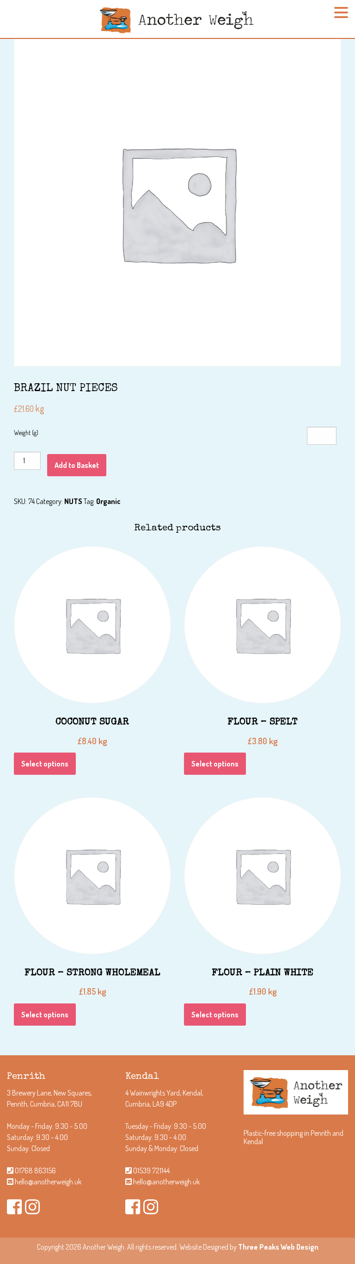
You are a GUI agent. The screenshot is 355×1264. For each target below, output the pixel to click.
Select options (44, 763)
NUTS (73, 501)
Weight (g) (26, 432)
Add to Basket (77, 465)
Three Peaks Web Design (278, 1247)
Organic (108, 501)
